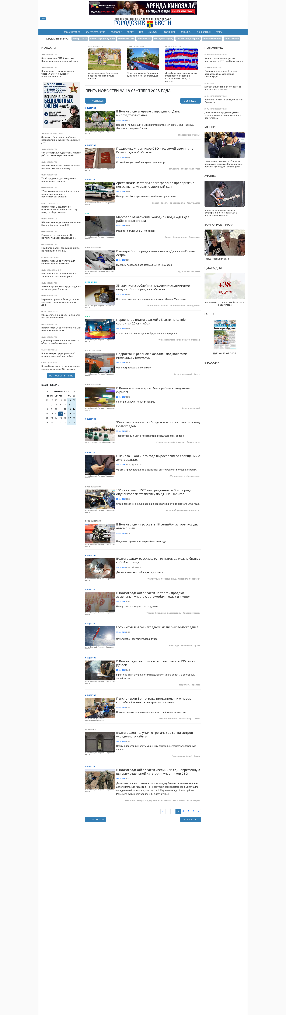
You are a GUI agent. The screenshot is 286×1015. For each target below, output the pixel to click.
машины (161, 613)
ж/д (174, 578)
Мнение (210, 127)
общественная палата (185, 510)
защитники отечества (177, 800)
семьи (197, 135)
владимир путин (191, 645)
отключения (180, 237)
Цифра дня (213, 268)
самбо (187, 339)
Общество (90, 108)
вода (168, 237)
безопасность (178, 476)
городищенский (166, 442)
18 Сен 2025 (121, 120)
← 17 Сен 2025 (95, 100)
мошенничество (168, 718)
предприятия (178, 203)
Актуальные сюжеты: (57, 38)
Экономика (91, 282)
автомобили (174, 613)
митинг (181, 442)
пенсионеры (186, 718)
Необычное (169, 32)
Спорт (130, 32)
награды (174, 645)
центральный (193, 271)
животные (154, 578)
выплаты (130, 800)
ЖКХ (141, 32)
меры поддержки (147, 800)
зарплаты (185, 684)
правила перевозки (189, 578)
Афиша (210, 176)
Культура (152, 32)
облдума (174, 168)
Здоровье (116, 32)
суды (197, 756)
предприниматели (158, 305)
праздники (185, 135)
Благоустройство (95, 32)
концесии (195, 237)
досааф (196, 339)
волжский (187, 374)
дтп (181, 271)
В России (212, 362)
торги (151, 613)
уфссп (156, 203)
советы (166, 578)
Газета (219, 32)
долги (165, 203)
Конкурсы (186, 32)
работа (196, 684)
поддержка (188, 168)
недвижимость (192, 613)
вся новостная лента (61, 375)
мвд (198, 718)
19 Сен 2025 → (190, 100)
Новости (48, 48)
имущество (194, 203)
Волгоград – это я (218, 224)
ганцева (196, 800)
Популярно (213, 48)
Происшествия (71, 32)
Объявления (204, 32)
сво (198, 168)
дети (197, 374)
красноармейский (182, 756)
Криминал (90, 729)
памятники (194, 442)
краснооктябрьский (170, 339)
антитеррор (194, 476)
